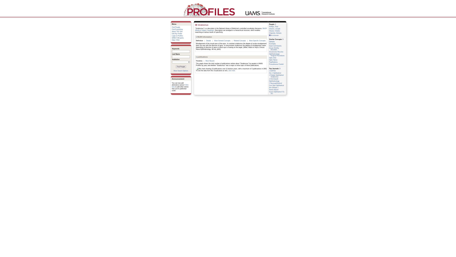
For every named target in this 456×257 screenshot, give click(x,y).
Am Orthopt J (273, 87)
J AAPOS (272, 71)
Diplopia (272, 41)
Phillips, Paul (273, 26)
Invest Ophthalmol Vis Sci (276, 92)
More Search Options (181, 71)
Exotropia (272, 44)
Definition (199, 41)
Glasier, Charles (274, 31)
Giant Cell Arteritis (275, 46)
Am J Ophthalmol (275, 73)
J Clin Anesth (273, 79)
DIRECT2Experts (178, 38)
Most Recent (210, 61)
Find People (176, 27)
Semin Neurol (273, 90)
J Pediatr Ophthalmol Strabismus (276, 76)
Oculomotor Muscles (276, 52)
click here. (231, 71)
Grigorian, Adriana (275, 33)
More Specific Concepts (257, 41)
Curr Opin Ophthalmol (276, 85)
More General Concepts (222, 41)
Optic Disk (272, 58)
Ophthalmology (274, 81)
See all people (275, 35)
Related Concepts (240, 41)
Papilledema (273, 62)
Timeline (199, 61)
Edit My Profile (177, 34)
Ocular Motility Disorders (274, 49)
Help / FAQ (175, 40)
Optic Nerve (273, 60)
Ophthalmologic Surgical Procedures (277, 55)
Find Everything (177, 29)
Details (208, 41)
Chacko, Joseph (274, 29)
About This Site (177, 31)
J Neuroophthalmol (275, 83)
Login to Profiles (177, 36)
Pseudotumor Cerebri (276, 64)
